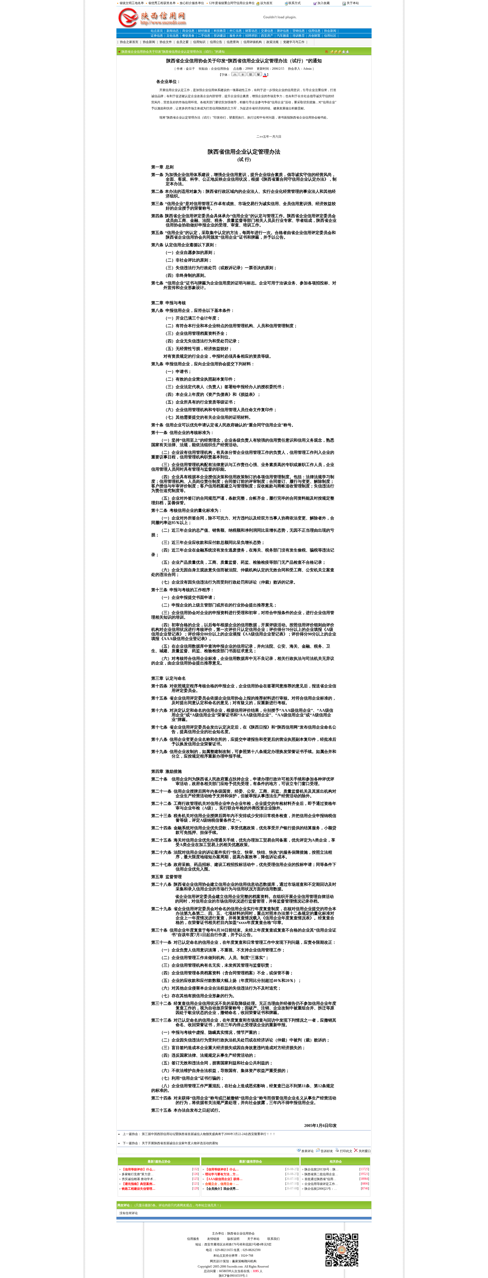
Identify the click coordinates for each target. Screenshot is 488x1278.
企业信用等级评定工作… (321, 1184)
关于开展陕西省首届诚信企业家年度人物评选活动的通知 (180, 1143)
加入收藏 (323, 3)
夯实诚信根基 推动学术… (139, 1179)
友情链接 (213, 1239)
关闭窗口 (365, 1151)
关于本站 (353, 3)
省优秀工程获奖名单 (162, 3)
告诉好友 (327, 1151)
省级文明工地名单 (131, 3)
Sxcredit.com (235, 1266)
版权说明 (233, 1239)
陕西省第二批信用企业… (321, 1174)
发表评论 (307, 1151)
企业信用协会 (220, 68)
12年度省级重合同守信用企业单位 (232, 3)
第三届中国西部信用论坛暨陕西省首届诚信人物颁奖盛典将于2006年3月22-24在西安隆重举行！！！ (209, 1134)
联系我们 (273, 1239)
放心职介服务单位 (192, 3)
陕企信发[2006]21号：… (320, 1188)
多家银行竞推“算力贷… (138, 1174)
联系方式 (294, 3)
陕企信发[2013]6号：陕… (321, 1169)
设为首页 (266, 3)
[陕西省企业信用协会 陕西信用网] (152, 26)
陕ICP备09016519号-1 (233, 1275)
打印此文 (346, 1151)
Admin (307, 68)
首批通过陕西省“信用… (320, 1179)
